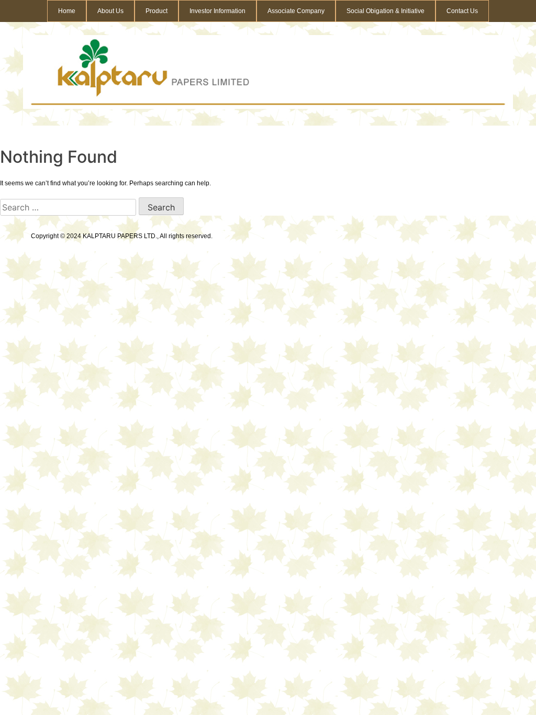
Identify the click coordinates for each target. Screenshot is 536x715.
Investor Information (217, 11)
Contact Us (462, 11)
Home (66, 11)
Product (157, 11)
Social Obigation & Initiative (386, 11)
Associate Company (296, 11)
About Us (110, 11)
